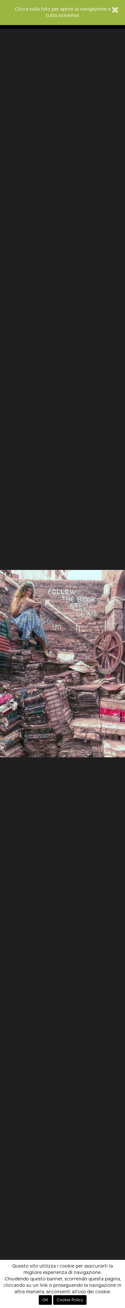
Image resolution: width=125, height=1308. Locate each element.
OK (45, 1300)
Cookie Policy (70, 1300)
